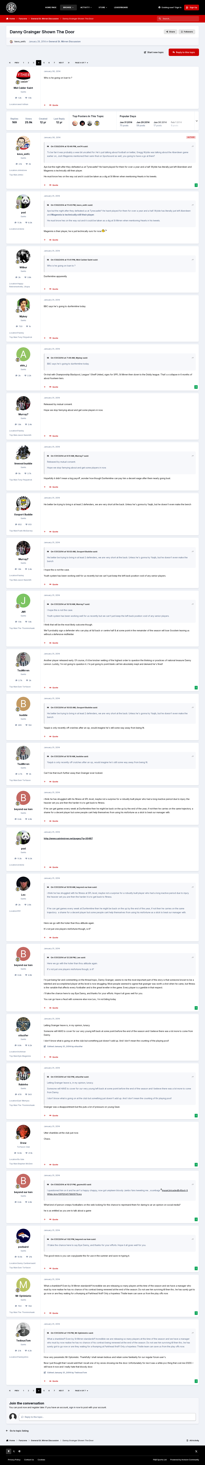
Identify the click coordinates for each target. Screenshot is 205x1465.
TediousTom (23, 1340)
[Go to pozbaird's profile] (23, 1236)
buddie (23, 715)
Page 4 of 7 (80, 63)
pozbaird (23, 1246)
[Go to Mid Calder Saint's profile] (23, 77)
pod (23, 212)
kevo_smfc (20, 41)
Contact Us (29, 1460)
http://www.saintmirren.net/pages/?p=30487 (68, 838)
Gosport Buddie (23, 514)
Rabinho (23, 1084)
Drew (23, 1143)
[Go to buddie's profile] (23, 704)
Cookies (41, 1460)
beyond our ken (23, 809)
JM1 (23, 611)
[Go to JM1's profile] (23, 601)
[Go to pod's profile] (23, 201)
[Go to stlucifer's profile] (23, 1024)
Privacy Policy (14, 1460)
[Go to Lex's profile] (82, 123)
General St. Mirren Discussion (65, 41)
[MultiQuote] (45, 105)
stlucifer (23, 1035)
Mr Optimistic (23, 1296)
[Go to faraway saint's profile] (75, 123)
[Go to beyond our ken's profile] (23, 798)
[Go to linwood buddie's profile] (23, 452)
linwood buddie (23, 463)
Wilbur (23, 267)
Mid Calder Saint (23, 88)
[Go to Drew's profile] (23, 1132)
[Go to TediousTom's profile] (89, 123)
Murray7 (23, 414)
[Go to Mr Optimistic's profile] (23, 1285)
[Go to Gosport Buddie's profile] (23, 503)
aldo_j (23, 365)
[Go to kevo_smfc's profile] (11, 41)
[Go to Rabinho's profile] (23, 1073)
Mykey (23, 316)
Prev (17, 63)
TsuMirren (23, 670)
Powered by (184, 1460)
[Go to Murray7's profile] (23, 403)
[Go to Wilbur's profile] (23, 256)
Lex (23, 894)
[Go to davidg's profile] (97, 123)
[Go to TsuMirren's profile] (23, 659)
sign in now (74, 1407)
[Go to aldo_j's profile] (23, 354)
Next (61, 63)
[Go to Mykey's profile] (23, 305)
